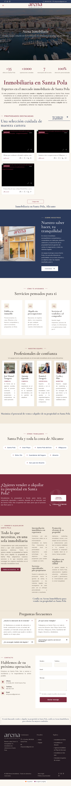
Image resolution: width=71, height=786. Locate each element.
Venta (30, 132)
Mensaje (42, 678)
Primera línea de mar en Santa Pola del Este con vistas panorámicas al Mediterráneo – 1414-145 (29, 189)
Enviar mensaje (53, 700)
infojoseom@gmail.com (27, 747)
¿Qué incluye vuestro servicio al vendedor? (49, 640)
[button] (59, 118)
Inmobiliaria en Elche (60, 739)
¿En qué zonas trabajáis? (47, 621)
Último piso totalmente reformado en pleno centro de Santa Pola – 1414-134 (24, 155)
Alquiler (40, 742)
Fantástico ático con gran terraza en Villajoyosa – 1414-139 (54, 155)
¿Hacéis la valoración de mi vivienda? (16, 621)
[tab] (18, 621)
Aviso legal (41, 773)
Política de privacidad (44, 776)
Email (41, 669)
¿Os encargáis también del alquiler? (16, 642)
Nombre (42, 661)
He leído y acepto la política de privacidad (54, 694)
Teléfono (56, 661)
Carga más (35, 201)
